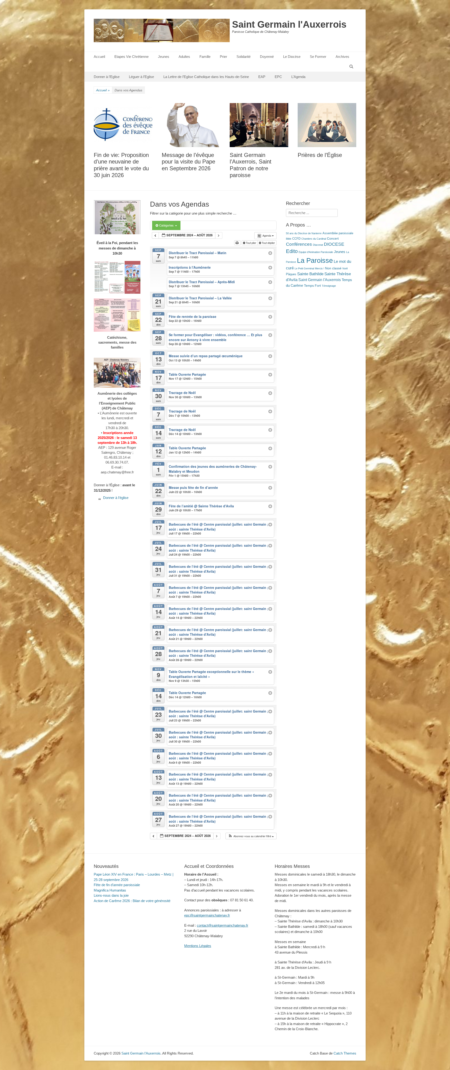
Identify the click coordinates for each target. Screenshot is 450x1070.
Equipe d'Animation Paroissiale (316, 252)
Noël (345, 268)
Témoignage (329, 285)
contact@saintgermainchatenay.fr (222, 925)
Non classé (333, 268)
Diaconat (318, 244)
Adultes (184, 57)
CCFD (296, 238)
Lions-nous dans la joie (111, 895)
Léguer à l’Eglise (141, 77)
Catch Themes (345, 1053)
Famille (204, 57)
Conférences (299, 244)
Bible (288, 238)
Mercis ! (319, 268)
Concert (333, 238)
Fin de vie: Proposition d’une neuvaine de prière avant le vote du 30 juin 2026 (121, 165)
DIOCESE (334, 244)
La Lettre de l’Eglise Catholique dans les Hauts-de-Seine (206, 77)
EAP (261, 77)
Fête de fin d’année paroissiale (117, 885)
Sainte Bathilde (310, 274)
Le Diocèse (291, 57)
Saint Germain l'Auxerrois (289, 24)
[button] (251, 836)
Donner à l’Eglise (107, 77)
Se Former (318, 57)
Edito (292, 251)
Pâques (291, 274)
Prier (223, 57)
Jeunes (163, 57)
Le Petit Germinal (304, 268)
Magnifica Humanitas (110, 890)
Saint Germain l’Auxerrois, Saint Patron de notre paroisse (250, 165)
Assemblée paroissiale (337, 233)
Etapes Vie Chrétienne (131, 57)
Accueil (99, 57)
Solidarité (243, 57)
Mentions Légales (197, 946)
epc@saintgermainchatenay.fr (207, 915)
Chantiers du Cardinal (313, 238)
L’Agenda (298, 77)
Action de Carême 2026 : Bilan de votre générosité (132, 901)
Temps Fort (312, 285)
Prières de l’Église (320, 155)
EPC (278, 77)
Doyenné (267, 57)
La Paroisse (315, 260)
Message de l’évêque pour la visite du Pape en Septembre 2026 (188, 162)
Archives (342, 57)
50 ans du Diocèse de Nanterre (304, 233)
